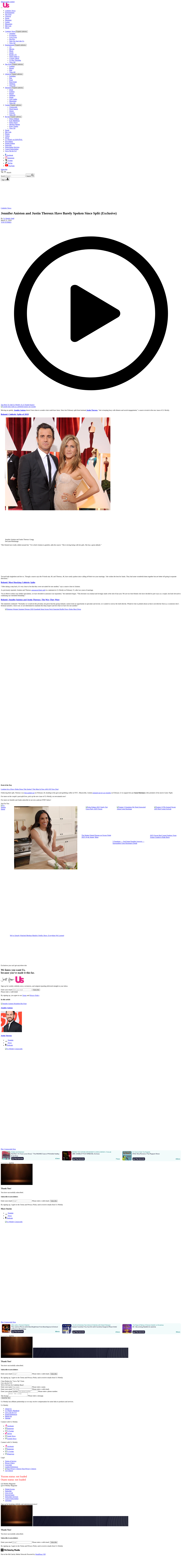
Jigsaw (11, 111)
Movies (11, 49)
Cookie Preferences (11, 1467)
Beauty (11, 68)
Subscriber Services (11, 1497)
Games (7, 22)
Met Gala (8, 26)
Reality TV (13, 55)
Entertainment (9, 12)
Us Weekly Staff (8, 218)
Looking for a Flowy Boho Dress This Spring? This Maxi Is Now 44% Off (26, 789)
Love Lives (13, 37)
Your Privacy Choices (28, 1469)
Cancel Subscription (11, 149)
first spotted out (29, 793)
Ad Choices (9, 1471)
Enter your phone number (9, 1391)
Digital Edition (10, 143)
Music (11, 51)
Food (11, 80)
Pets (10, 78)
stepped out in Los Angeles (101, 793)
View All (12, 43)
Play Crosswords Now (8, 1149)
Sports (7, 18)
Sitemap (7, 1418)
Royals (7, 117)
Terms (24, 995)
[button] (91, 173)
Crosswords (13, 107)
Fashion (12, 66)
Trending (12, 33)
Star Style (8, 14)
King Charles (13, 126)
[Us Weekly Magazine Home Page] (6, 7)
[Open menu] (2, 7)
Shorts (7, 28)
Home (11, 97)
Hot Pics (12, 39)
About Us (8, 1409)
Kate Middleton (14, 121)
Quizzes (12, 113)
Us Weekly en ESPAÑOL (14, 140)
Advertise (8, 1500)
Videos (7, 136)
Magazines (8, 24)
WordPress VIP (40, 1554)
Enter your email (6, 1389)
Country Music (14, 58)
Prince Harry (13, 122)
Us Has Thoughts (15, 60)
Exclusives (12, 35)
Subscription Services (12, 147)
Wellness (12, 84)
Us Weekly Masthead (12, 1411)
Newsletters (9, 141)
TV (10, 47)
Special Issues (9, 1495)
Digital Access (10, 1489)
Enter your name (6, 1387)
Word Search (13, 109)
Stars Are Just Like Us (16, 41)
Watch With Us (14, 56)
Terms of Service (10, 1461)
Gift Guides (13, 99)
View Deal (54, 789)
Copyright (8, 1465)
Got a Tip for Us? (11, 151)
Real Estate (13, 82)
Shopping (8, 20)
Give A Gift (9, 1493)
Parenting (12, 76)
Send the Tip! (6, 1398)
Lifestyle (8, 16)
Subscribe (8, 145)
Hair (10, 70)
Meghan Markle (14, 124)
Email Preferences (11, 1414)
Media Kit (8, 1416)
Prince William (14, 119)
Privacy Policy (34, 995)
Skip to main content (8, 2)
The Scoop (4, 1396)
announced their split (38, 590)
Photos (7, 134)
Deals (11, 90)
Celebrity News (10, 11)
